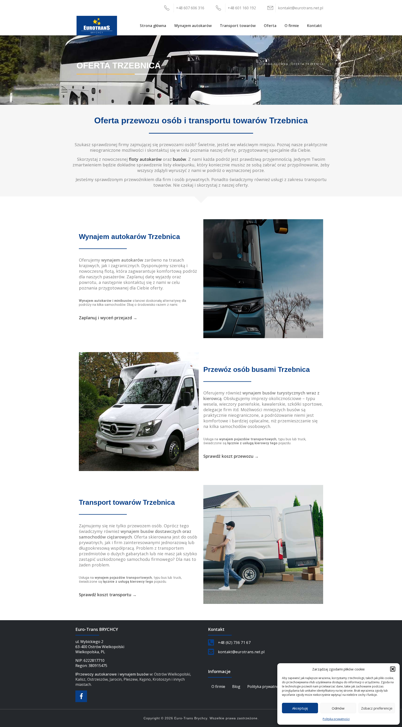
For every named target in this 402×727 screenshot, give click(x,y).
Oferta (270, 25)
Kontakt (314, 25)
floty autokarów (145, 159)
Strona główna (153, 25)
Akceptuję (300, 708)
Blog (236, 686)
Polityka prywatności (336, 719)
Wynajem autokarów (193, 25)
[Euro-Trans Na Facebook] (81, 696)
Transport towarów (238, 25)
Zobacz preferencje (376, 708)
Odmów (338, 708)
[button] (392, 669)
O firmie (292, 25)
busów (179, 159)
